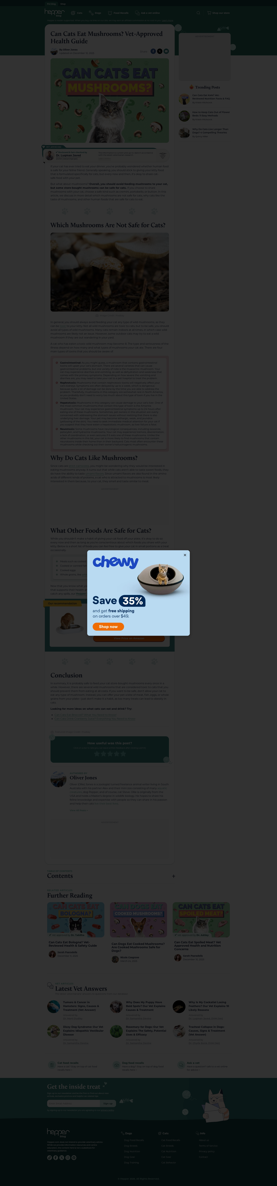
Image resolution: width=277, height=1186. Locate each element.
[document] (138, 593)
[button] (185, 555)
